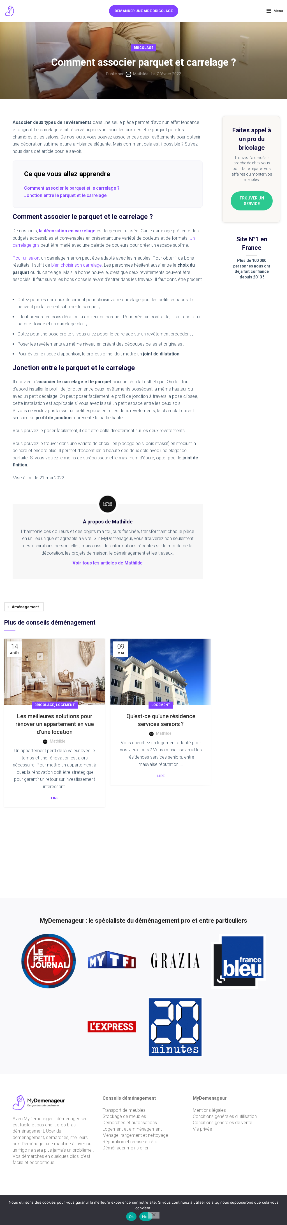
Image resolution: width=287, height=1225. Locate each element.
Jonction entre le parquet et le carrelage (65, 195)
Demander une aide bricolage (144, 11)
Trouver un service (251, 201)
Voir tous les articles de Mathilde (108, 563)
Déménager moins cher (126, 1148)
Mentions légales (209, 1110)
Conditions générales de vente (222, 1122)
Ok (131, 1216)
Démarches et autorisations (130, 1122)
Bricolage (143, 48)
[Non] (153, 1215)
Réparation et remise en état (131, 1141)
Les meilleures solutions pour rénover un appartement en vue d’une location (54, 724)
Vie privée (202, 1129)
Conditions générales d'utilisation (225, 1116)
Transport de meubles (124, 1110)
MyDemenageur (39, 1118)
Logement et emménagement (132, 1129)
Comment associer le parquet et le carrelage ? (71, 188)
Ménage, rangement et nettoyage (135, 1135)
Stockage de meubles (124, 1116)
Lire (54, 798)
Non (146, 1216)
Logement (65, 705)
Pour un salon (26, 258)
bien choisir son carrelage (76, 265)
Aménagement (25, 607)
